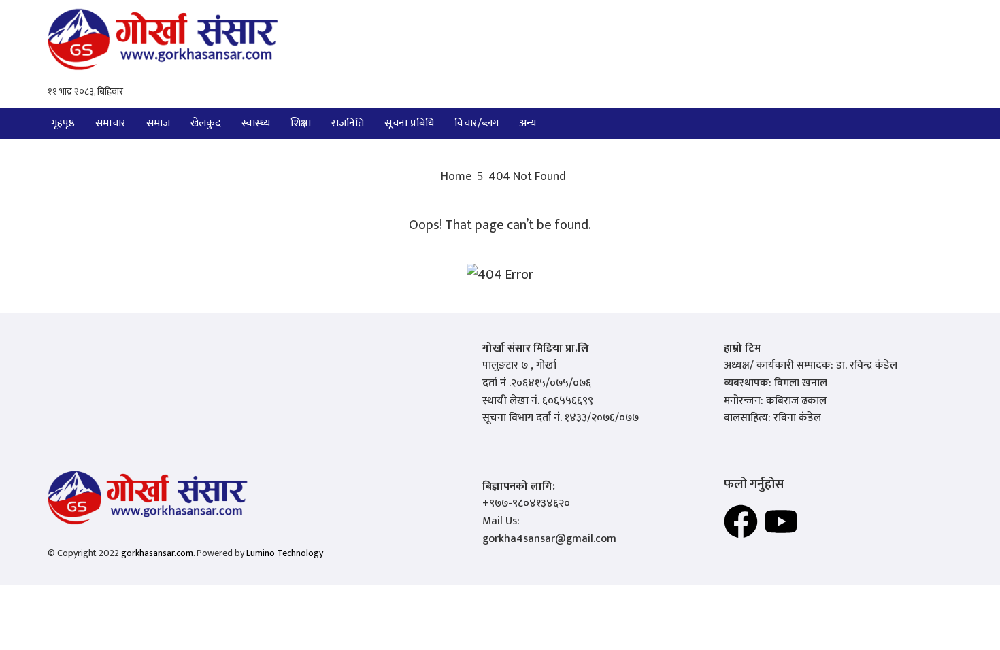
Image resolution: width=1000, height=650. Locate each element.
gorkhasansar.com (157, 553)
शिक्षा (300, 123)
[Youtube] (781, 521)
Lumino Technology (284, 553)
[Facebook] (741, 521)
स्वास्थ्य (255, 123)
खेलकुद (205, 123)
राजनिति (347, 123)
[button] (531, 123)
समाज (158, 123)
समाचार (110, 123)
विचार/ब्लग (476, 123)
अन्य (527, 123)
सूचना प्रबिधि (409, 123)
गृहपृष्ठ (63, 123)
